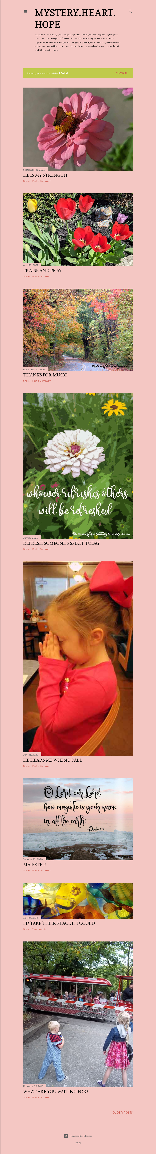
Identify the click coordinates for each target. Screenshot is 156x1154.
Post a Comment (41, 180)
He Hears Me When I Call (52, 760)
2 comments (39, 929)
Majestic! (34, 864)
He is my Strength (45, 175)
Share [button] (26, 180)
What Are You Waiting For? (55, 1091)
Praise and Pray (42, 270)
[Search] (130, 10)
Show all (122, 73)
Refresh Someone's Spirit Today (61, 543)
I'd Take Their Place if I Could (59, 923)
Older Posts (122, 1112)
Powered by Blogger (81, 1135)
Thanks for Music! (45, 375)
